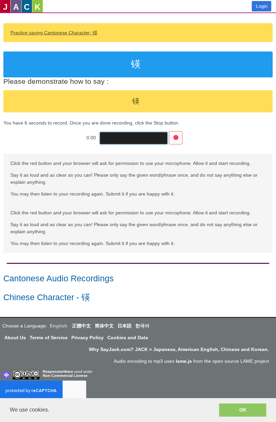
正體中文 (81, 325)
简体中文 (104, 325)
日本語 (124, 325)
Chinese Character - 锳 (46, 297)
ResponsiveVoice (58, 372)
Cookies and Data (127, 337)
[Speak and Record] (175, 137)
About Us (15, 337)
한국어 (142, 325)
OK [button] (242, 410)
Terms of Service (49, 337)
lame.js (184, 361)
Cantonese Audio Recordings (58, 278)
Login (262, 6)
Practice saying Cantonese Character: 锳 (53, 32)
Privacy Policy (87, 337)
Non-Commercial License (65, 376)
